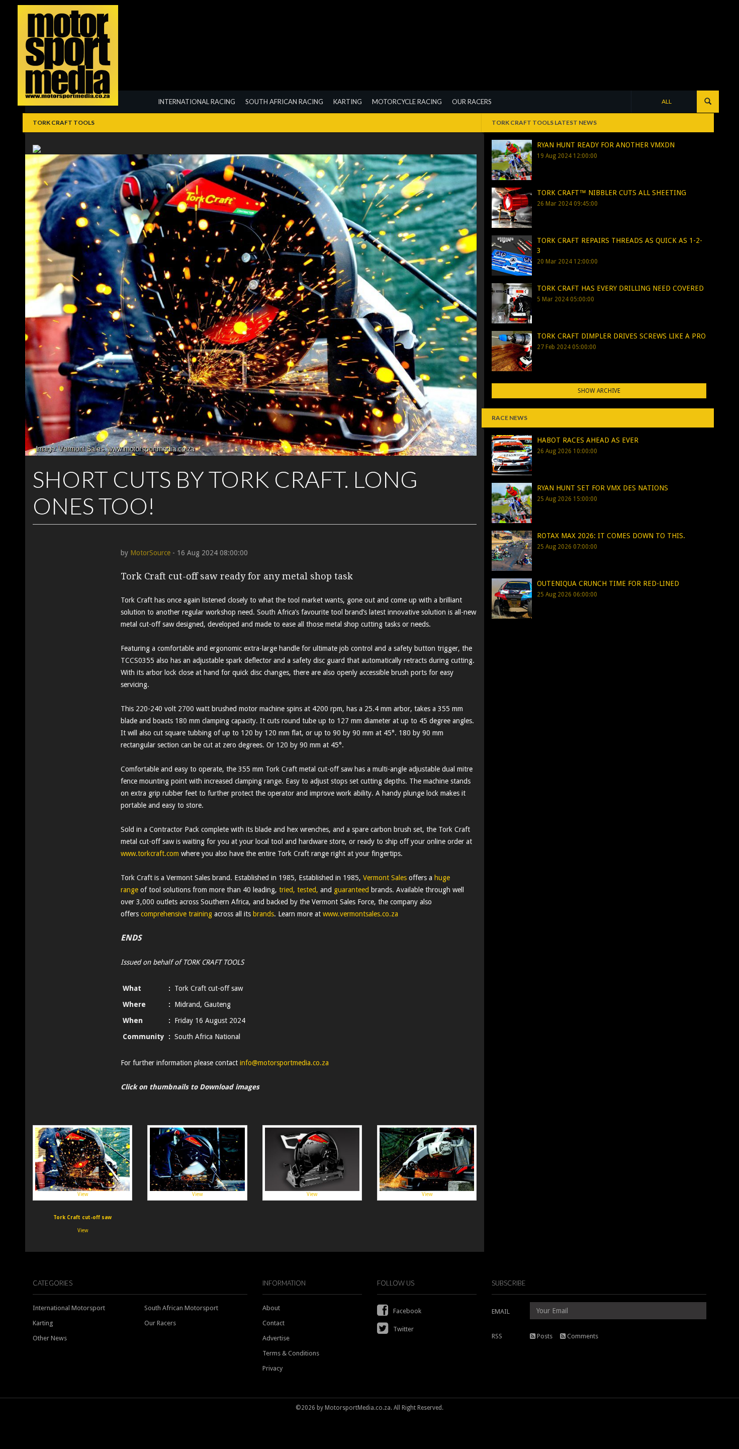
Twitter (403, 1329)
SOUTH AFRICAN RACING (284, 102)
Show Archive (599, 390)
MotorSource (150, 553)
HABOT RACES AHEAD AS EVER (587, 440)
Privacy (272, 1368)
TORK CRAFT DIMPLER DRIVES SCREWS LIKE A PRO (621, 336)
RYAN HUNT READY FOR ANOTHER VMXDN (606, 145)
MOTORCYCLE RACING (407, 102)
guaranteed (351, 890)
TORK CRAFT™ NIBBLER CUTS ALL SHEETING (611, 193)
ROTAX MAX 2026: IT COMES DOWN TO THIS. (611, 536)
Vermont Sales (385, 878)
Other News (50, 1338)
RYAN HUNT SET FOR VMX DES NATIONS (602, 488)
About (271, 1308)
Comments (582, 1336)
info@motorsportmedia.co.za (284, 1063)
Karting (43, 1323)
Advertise (276, 1338)
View (82, 1194)
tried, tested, (298, 890)
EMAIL (501, 1311)
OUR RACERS (472, 102)
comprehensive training (176, 914)
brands (263, 914)
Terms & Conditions (290, 1353)
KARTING (347, 102)
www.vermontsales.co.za (361, 914)
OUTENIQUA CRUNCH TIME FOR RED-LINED (608, 583)
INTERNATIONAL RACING (196, 102)
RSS (497, 1336)
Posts (543, 1336)
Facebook (406, 1311)
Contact (273, 1323)
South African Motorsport (181, 1308)
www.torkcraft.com (150, 853)
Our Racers (160, 1323)
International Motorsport (69, 1308)
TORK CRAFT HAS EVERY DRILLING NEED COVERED (620, 288)
